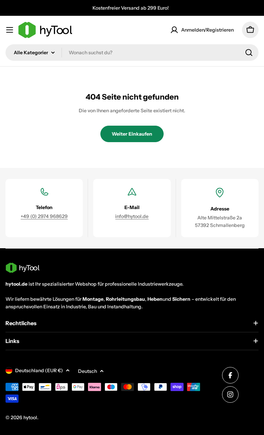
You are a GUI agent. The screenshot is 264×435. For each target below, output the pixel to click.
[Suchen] (249, 52)
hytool (30, 417)
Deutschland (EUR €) (39, 370)
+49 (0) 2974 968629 (44, 216)
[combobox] (132, 52)
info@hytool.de (131, 216)
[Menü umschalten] (10, 30)
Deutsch (87, 371)
